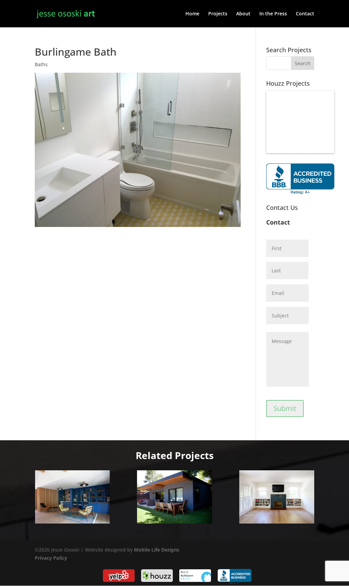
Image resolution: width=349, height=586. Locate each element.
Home (192, 14)
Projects (217, 14)
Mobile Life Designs (156, 549)
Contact (305, 14)
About (243, 14)
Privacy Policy (51, 558)
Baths (41, 64)
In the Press (273, 14)
